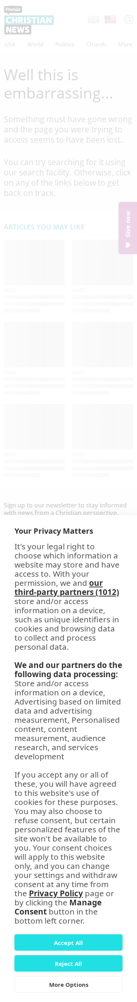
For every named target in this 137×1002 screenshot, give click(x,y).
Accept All (68, 942)
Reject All (68, 963)
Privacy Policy (56, 893)
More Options (68, 984)
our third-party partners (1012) (66, 587)
